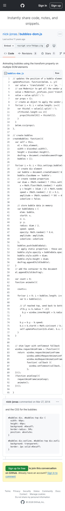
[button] (47, 45)
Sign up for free (16, 468)
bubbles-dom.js (31, 34)
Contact (23, 494)
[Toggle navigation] (5, 5)
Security (27, 491)
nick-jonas (10, 34)
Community (47, 491)
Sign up (56, 5)
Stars (49, 53)
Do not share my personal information (32, 497)
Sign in (42, 5)
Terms (7, 491)
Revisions (29, 53)
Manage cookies (37, 494)
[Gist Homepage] (22, 6)
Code (11, 53)
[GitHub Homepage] (23, 502)
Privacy (16, 491)
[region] (32, 235)
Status (37, 491)
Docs (58, 491)
